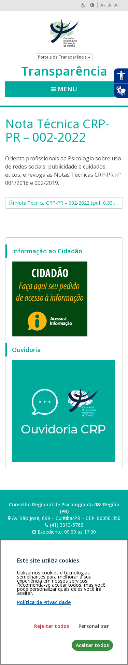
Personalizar (94, 626)
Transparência (64, 71)
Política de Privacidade (44, 602)
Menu (66, 89)
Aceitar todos (92, 645)
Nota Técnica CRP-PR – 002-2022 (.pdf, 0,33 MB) (68, 202)
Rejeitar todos (51, 626)
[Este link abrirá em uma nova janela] (49, 298)
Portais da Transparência (63, 57)
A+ (117, 5)
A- (102, 5)
